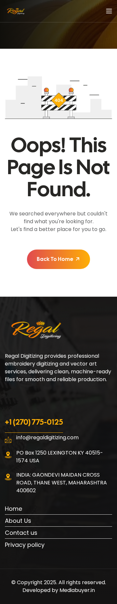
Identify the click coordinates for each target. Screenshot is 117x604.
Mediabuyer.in (77, 590)
